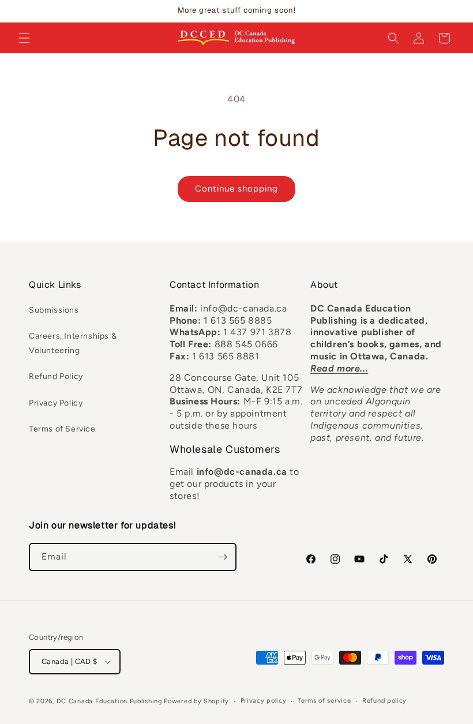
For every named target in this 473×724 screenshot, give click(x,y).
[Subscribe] (222, 557)
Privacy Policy (55, 403)
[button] (24, 38)
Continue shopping (236, 188)
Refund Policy (56, 376)
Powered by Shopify (196, 701)
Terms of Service (62, 429)
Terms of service (324, 700)
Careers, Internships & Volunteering (73, 343)
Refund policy (384, 700)
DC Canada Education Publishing (109, 701)
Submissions (54, 310)
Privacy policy (264, 700)
